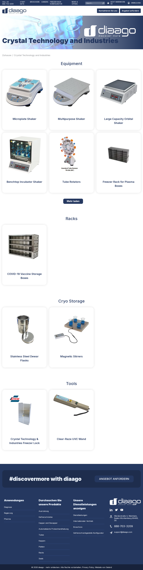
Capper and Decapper (48, 523)
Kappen (42, 541)
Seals (41, 558)
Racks (41, 553)
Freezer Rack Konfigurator (56, 3)
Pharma (7, 519)
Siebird (109, 567)
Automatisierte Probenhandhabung (53, 529)
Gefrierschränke (46, 517)
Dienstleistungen (80, 515)
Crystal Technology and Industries (32, 55)
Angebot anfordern (130, 11)
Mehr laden (75, 201)
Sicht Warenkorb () (117, 3)
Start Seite (22, 3)
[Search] (103, 3)
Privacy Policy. (88, 567)
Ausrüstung (44, 511)
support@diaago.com (123, 532)
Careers (44, 2)
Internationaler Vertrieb (83, 521)
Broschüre (35, 2)
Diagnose (8, 507)
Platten (42, 547)
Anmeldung (136, 3)
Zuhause (6, 55)
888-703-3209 (8, 4)
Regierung (8, 513)
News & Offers (75, 3)
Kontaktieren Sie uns (108, 11)
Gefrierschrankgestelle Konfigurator (88, 533)
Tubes (41, 535)
